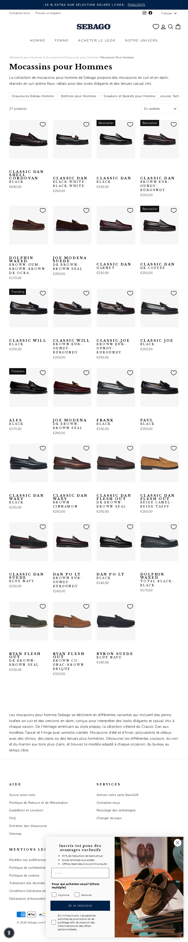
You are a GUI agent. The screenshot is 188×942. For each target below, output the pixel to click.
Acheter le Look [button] (97, 40)
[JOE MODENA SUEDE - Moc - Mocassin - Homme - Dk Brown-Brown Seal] (56, 252)
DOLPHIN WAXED (27, 265)
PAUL (147, 422)
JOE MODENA (70, 424)
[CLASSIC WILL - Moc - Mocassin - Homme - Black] (12, 334)
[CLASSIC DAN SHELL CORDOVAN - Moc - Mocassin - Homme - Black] (12, 166)
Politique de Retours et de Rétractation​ (38, 803)
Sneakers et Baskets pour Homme (129, 96)
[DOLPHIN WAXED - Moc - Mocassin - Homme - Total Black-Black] (19, 252)
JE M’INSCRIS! (80, 905)
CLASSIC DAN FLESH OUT (114, 501)
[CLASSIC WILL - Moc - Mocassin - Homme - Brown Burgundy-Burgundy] (19, 334)
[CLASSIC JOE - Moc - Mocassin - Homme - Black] (107, 334)
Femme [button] (62, 40)
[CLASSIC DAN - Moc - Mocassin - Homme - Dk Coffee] (78, 166)
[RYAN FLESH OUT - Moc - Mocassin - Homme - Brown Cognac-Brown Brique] (19, 648)
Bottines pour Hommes (78, 96)
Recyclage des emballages (116, 810)
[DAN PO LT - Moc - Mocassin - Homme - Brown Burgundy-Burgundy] (56, 568)
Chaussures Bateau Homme (33, 96)
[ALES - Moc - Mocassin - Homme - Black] (12, 414)
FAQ (12, 818)
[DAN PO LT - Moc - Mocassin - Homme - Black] (63, 568)
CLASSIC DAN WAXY (26, 499)
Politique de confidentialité (29, 868)
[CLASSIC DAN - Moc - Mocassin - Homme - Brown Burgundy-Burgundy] (71, 166)
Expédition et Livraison (26, 810)
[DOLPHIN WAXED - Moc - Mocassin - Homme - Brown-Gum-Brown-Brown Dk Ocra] (12, 252)
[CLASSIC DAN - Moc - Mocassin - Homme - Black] (63, 166)
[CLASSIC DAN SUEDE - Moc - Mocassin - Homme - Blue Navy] (12, 568)
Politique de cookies (24, 875)
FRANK (105, 422)
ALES (16, 422)
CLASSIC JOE (113, 346)
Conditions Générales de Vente (32, 891)
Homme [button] (38, 40)
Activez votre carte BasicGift (118, 795)
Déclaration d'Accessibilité (29, 899)
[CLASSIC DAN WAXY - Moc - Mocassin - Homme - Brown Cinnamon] (19, 489)
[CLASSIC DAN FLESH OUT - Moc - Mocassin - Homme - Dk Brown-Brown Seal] (99, 489)
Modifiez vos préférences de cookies (36, 860)
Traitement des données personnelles (37, 883)
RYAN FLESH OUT (25, 659)
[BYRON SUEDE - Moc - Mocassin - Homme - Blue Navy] (99, 648)
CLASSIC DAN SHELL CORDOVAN (26, 176)
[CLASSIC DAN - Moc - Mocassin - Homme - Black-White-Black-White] (56, 166)
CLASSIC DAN (70, 182)
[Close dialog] (178, 843)
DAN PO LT (67, 580)
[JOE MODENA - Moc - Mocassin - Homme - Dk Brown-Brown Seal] (56, 414)
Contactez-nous (19, 13)
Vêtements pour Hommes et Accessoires (35, 57)
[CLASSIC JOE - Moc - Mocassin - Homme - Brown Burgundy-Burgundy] (99, 334)
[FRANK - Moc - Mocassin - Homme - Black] (99, 414)
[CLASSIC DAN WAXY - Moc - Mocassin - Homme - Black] (12, 489)
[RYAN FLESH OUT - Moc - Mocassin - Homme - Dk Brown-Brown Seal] (12, 648)
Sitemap (15, 834)
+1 (55, 172)
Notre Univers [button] (141, 40)
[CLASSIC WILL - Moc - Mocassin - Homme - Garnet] (34, 334)
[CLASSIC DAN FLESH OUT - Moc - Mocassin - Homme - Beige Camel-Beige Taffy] (107, 489)
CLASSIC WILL (28, 342)
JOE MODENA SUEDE (70, 263)
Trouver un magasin (48, 13)
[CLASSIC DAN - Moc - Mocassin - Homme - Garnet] (99, 252)
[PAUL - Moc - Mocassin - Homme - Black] (143, 414)
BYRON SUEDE (115, 655)
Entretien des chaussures (28, 826)
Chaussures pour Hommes (81, 57)
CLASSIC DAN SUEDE (26, 578)
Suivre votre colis (22, 795)
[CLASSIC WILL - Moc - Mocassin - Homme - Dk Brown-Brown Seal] (27, 334)
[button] (9, 932)
